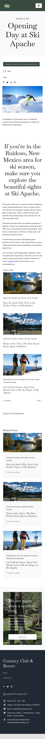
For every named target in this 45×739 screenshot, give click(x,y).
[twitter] (8, 686)
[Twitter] (7, 82)
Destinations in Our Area (19, 64)
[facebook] (4, 686)
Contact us (11, 261)
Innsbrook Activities (32, 64)
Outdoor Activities (24, 339)
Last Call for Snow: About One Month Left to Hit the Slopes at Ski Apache (21, 390)
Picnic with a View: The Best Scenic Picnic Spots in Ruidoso (21, 345)
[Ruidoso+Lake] (22, 273)
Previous (8, 400)
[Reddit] (11, 82)
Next (38, 400)
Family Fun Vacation (10, 298)
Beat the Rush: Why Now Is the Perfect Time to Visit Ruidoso (19, 304)
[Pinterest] (15, 82)
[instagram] (11, 686)
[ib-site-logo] (7, 2)
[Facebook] (4, 82)
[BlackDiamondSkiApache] (22, 355)
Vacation (35, 298)
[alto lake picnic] (22, 314)
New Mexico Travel (24, 298)
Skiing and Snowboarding (15, 558)
